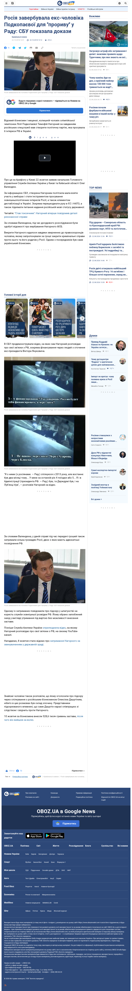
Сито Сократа (96, 445)
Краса (42, 911)
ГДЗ (26, 870)
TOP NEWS (95, 187)
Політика (24, 846)
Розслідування (76, 846)
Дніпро (52, 854)
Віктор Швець (96, 351)
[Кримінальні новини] (36, 777)
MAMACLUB (47, 903)
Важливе (94, 16)
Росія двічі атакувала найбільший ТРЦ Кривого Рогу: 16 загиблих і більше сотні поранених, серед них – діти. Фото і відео (108, 271)
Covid (56, 903)
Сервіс (58, 878)
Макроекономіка (48, 895)
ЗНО (63, 870)
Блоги (88, 846)
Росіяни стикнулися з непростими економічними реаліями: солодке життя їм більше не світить (103, 438)
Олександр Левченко (98, 491)
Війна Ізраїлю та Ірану (65, 9)
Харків (33, 854)
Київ (27, 854)
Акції (52, 878)
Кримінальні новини (19, 37)
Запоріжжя (42, 854)
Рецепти (28, 887)
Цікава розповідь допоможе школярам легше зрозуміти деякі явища (101, 93)
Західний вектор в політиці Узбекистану (101, 486)
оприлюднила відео (54, 627)
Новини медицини (32, 903)
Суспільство (107, 846)
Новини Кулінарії (47, 887)
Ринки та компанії (32, 895)
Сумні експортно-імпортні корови (103, 471)
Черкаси (60, 854)
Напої (36, 887)
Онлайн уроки (47, 870)
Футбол (28, 862)
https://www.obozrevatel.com (89, 922)
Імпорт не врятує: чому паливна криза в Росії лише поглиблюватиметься (102, 379)
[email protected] (34, 972)
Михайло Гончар (97, 386)
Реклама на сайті (32, 797)
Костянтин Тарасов (98, 369)
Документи (55, 797)
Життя (56, 846)
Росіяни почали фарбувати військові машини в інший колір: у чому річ (102, 112)
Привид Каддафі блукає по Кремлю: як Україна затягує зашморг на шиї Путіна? (102, 345)
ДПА (57, 870)
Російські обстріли (95, 9)
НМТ (69, 870)
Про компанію (31, 793)
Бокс (53, 862)
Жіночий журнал (60, 911)
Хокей (46, 862)
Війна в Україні (47, 9)
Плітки (35, 911)
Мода (49, 911)
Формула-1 (61, 862)
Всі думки (95, 499)
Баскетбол (37, 862)
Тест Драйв (29, 878)
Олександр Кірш (97, 462)
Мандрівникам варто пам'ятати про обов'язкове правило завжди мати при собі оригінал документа (107, 63)
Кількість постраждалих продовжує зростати (108, 279)
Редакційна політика (20, 777)
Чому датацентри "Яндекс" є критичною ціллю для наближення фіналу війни (102, 362)
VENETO (81, 9)
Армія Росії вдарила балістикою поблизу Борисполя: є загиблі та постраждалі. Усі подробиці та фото (106, 247)
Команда (54, 793)
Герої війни (33, 9)
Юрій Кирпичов (96, 477)
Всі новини (123, 846)
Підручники (35, 870)
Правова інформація (84, 793)
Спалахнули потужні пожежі (101, 233)
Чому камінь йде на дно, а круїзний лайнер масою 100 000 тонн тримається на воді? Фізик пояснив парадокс (101, 82)
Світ (38, 846)
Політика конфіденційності (111, 793)
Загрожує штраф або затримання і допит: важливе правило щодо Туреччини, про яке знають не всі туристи (108, 54)
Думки (93, 335)
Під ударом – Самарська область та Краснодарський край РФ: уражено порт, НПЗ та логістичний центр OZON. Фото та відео (108, 225)
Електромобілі (42, 878)
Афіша (27, 911)
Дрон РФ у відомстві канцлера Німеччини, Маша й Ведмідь (101, 456)
